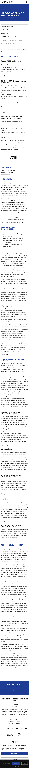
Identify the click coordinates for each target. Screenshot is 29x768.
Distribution (4, 29)
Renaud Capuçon (5, 174)
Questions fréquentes (14, 723)
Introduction (4, 33)
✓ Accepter (16, 763)
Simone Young (4, 172)
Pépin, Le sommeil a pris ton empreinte (11, 40)
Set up (24, 763)
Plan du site (14, 759)
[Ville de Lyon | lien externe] (10, 736)
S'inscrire (14, 690)
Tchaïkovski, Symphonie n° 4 (9, 43)
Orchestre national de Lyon (8, 170)
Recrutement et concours (14, 721)
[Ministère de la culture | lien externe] (20, 736)
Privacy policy (15, 766)
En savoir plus (19, 753)
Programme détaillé (7, 26)
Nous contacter (14, 719)
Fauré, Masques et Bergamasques (10, 36)
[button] (26, 2)
